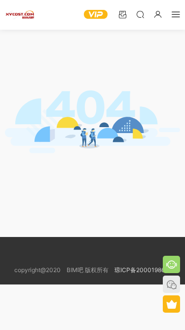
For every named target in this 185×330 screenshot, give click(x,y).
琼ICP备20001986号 (142, 270)
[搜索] (140, 14)
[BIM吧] (20, 15)
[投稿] (122, 14)
